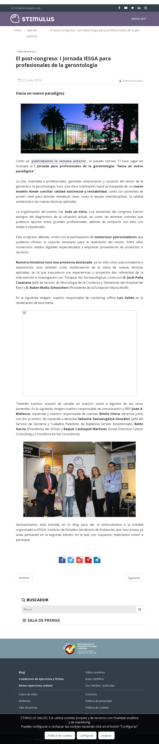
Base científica (94, 679)
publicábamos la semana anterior (59, 161)
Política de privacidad (98, 701)
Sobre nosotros (95, 672)
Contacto (91, 694)
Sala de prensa (32, 33)
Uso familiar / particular (100, 685)
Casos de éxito (28, 694)
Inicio (18, 30)
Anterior (24, 578)
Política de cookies (97, 707)
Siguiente (134, 578)
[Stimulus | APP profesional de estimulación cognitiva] (32, 22)
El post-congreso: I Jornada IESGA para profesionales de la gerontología (98, 30)
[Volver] (24, 620)
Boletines (25, 701)
